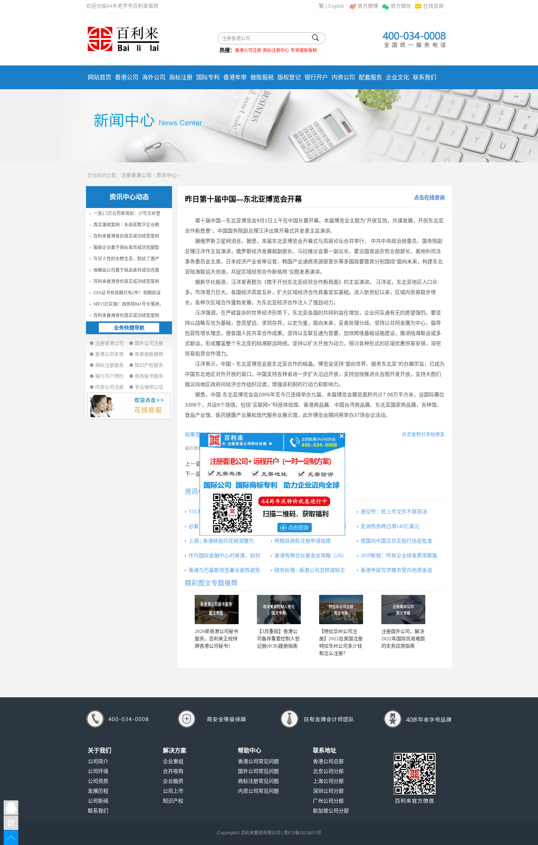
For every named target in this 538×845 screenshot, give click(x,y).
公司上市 (173, 791)
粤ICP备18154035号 (302, 832)
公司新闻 (98, 801)
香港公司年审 (109, 354)
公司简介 (98, 761)
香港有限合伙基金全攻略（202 (309, 555)
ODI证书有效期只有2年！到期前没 (127, 292)
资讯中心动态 (129, 197)
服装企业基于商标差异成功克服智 (126, 247)
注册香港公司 (136, 175)
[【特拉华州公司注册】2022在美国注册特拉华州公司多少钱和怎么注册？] (341, 609)
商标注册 (181, 77)
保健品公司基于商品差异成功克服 (126, 270)
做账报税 (262, 77)
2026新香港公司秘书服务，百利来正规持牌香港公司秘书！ (216, 639)
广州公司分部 (328, 801)
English (336, 6)
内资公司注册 (109, 387)
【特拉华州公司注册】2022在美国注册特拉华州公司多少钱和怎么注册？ (341, 642)
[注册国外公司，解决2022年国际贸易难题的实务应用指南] (403, 609)
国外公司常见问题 (258, 771)
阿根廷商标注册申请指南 (302, 541)
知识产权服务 (149, 365)
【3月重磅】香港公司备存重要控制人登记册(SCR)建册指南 (278, 639)
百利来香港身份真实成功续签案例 (126, 236)
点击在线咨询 (429, 197)
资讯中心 (166, 175)
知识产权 (173, 801)
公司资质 (98, 781)
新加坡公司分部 (331, 811)
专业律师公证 (149, 387)
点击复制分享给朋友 (423, 434)
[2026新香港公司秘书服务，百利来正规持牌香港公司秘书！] (217, 609)
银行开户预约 (109, 376)
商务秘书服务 (149, 376)
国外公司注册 (149, 343)
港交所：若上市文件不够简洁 (393, 511)
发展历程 (98, 791)
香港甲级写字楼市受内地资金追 (396, 570)
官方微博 (368, 6)
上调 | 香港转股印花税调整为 (221, 541)
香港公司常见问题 (258, 761)
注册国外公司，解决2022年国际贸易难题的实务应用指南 (403, 639)
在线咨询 (433, 6)
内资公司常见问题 (258, 791)
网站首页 (99, 77)
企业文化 (397, 77)
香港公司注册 (248, 50)
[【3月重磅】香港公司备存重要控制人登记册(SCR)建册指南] (279, 609)
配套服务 (370, 77)
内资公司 (343, 77)
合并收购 (173, 771)
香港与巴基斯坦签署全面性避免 (224, 570)
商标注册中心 (276, 50)
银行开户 (316, 77)
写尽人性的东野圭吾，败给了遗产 (126, 258)
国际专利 (208, 77)
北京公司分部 (328, 771)
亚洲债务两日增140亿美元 (389, 526)
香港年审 (235, 77)
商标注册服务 (109, 365)
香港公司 (126, 77)
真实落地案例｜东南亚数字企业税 (126, 224)
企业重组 (173, 761)
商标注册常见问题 (258, 781)
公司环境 (98, 771)
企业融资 (173, 781)
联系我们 (424, 77)
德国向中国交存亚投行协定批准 (396, 541)
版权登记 (289, 77)
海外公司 (153, 77)
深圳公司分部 (328, 791)
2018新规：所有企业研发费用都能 (398, 555)
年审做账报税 (304, 50)
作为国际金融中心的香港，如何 (224, 555)
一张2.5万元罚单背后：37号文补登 (126, 213)
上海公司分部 (328, 781)
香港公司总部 (328, 761)
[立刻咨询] (272, 483)
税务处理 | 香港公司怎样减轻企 (309, 570)
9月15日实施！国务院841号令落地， (128, 304)
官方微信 (401, 6)
